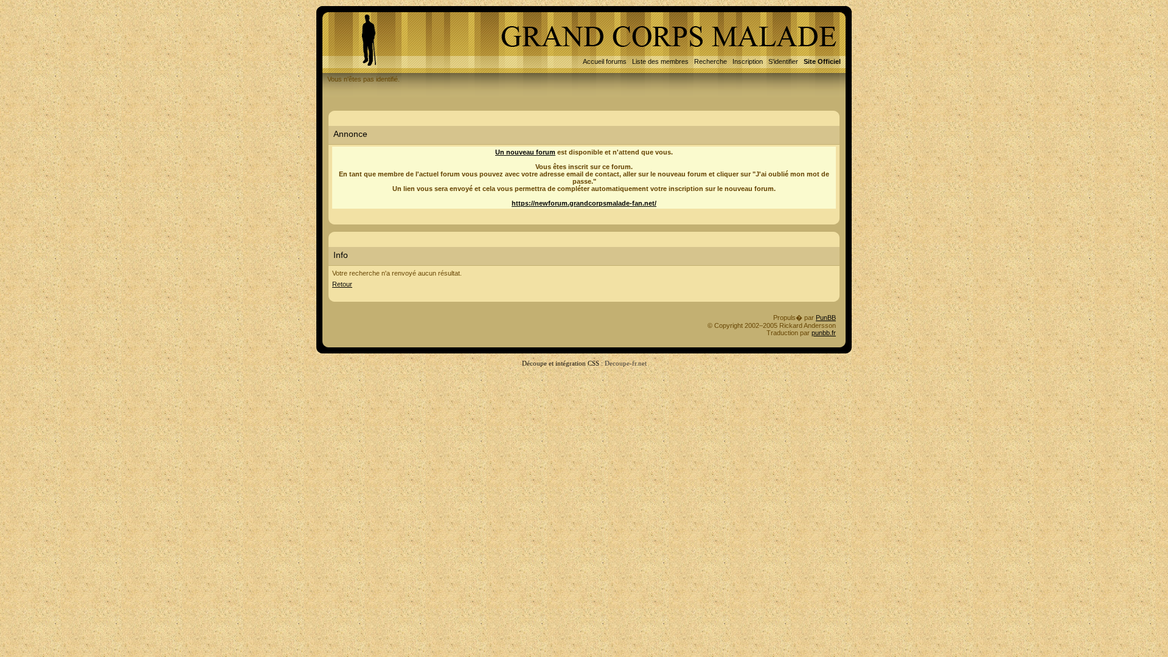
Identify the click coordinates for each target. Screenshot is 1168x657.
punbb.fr (824, 332)
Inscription (747, 61)
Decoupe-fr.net (626, 363)
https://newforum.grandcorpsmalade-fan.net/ (584, 203)
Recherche (710, 61)
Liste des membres (660, 61)
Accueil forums (605, 61)
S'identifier (783, 61)
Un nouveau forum (525, 152)
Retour (342, 284)
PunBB (826, 317)
